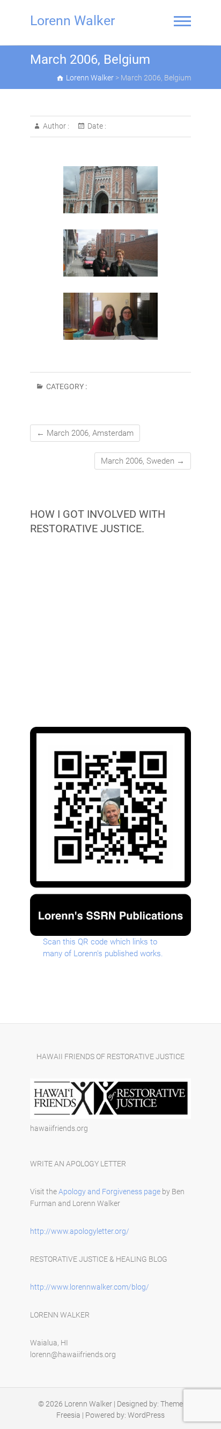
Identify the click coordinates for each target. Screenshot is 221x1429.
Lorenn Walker (72, 20)
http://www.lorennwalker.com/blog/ (89, 1287)
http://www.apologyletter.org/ (79, 1231)
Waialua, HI (49, 1342)
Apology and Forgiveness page (109, 1191)
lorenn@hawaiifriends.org (73, 1354)
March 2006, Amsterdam (85, 433)
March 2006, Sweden (143, 461)
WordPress (146, 1415)
